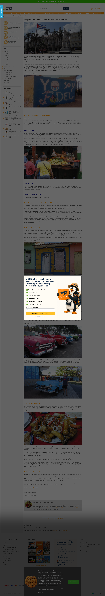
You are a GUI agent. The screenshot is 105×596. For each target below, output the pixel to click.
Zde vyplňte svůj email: (32, 307)
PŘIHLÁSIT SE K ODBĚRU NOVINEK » (40, 313)
